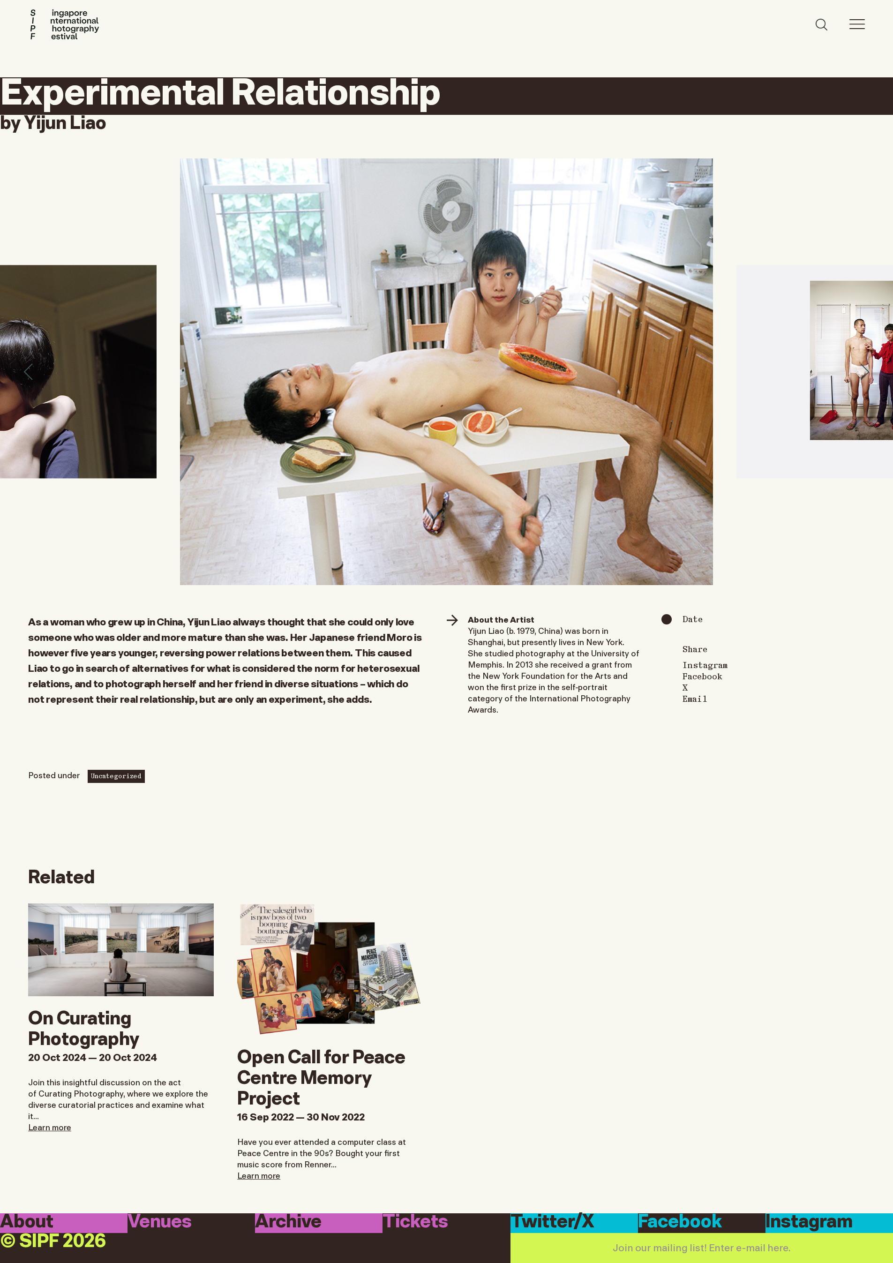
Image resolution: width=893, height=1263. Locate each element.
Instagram (705, 664)
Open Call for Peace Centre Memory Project (321, 1075)
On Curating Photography (83, 1026)
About (26, 1222)
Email (695, 698)
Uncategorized (116, 775)
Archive (288, 1222)
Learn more (49, 1126)
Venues (160, 1222)
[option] (446, 371)
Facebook (702, 676)
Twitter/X (552, 1222)
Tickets (415, 1222)
